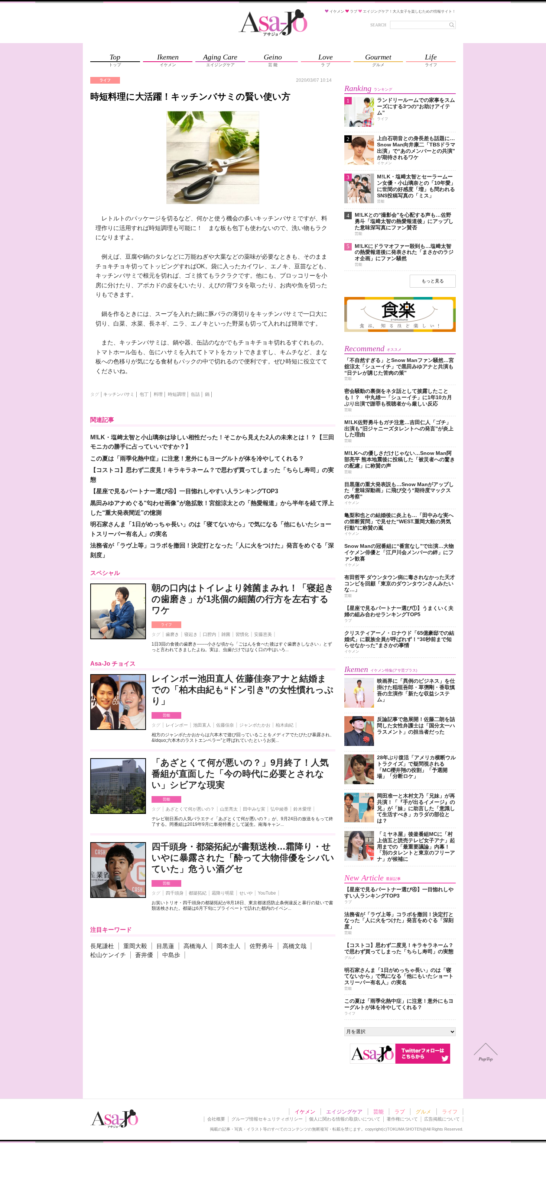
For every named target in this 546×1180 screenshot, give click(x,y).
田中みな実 (254, 809)
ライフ (166, 625)
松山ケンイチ (108, 955)
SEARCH (378, 25)
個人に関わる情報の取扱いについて (344, 1119)
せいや (246, 893)
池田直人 (202, 725)
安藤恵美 (263, 634)
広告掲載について (442, 1119)
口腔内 (209, 634)
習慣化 (242, 634)
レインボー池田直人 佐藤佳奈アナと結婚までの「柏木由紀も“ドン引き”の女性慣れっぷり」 (243, 689)
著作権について (402, 1119)
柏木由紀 (284, 725)
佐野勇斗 (261, 946)
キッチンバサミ (118, 394)
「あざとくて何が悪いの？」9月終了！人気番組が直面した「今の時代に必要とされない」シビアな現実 (240, 773)
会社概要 (216, 1119)
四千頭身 (174, 893)
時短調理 (177, 394)
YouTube (267, 893)
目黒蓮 (165, 946)
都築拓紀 (198, 893)
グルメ (423, 1112)
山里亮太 (229, 809)
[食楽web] (400, 331)
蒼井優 (144, 955)
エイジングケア (344, 1112)
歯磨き (172, 634)
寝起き (191, 634)
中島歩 (171, 955)
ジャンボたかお (254, 725)
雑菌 (225, 634)
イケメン (305, 1112)
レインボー (177, 725)
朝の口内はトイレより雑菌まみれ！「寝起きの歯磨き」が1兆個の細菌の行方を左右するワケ (243, 599)
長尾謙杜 (102, 946)
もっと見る (433, 281)
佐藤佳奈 (225, 725)
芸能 (166, 715)
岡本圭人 (228, 946)
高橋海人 (195, 946)
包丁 (144, 394)
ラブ (399, 1112)
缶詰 (195, 394)
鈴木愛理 (302, 809)
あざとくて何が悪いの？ (190, 809)
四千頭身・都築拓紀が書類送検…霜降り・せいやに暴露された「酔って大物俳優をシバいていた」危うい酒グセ (243, 857)
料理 (158, 394)
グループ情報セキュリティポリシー (267, 1119)
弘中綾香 (279, 809)
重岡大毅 (135, 946)
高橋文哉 (294, 946)
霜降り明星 (223, 893)
